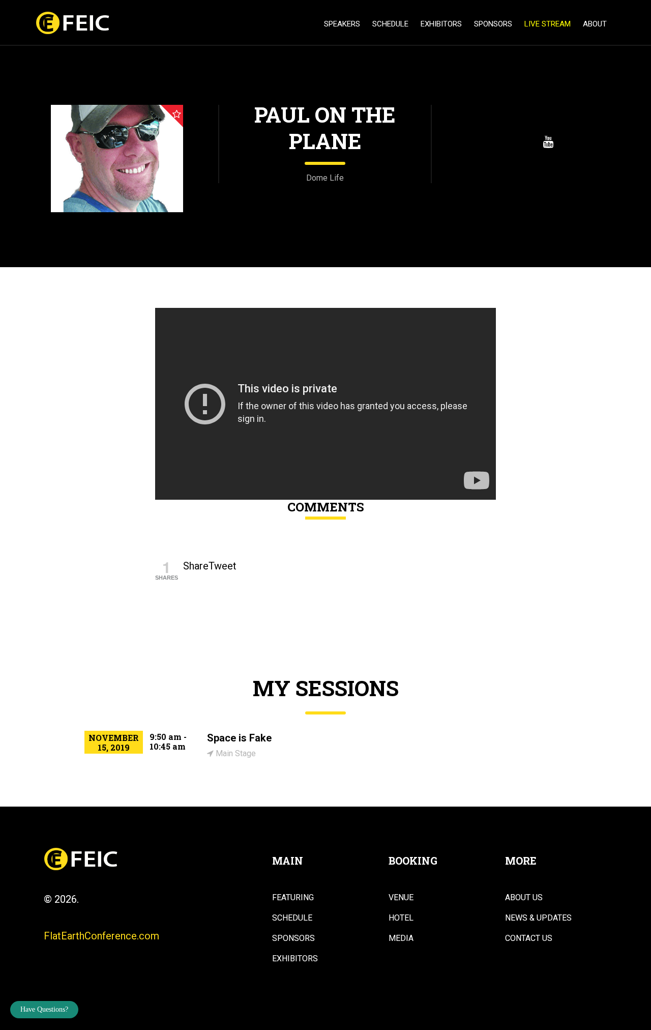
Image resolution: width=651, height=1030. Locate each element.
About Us (524, 898)
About (595, 23)
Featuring (293, 898)
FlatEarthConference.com (101, 936)
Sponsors (493, 23)
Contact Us (528, 938)
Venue (401, 898)
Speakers (342, 23)
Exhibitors (441, 23)
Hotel (401, 918)
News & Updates (538, 918)
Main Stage (235, 753)
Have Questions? (44, 1009)
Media (401, 938)
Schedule (390, 23)
